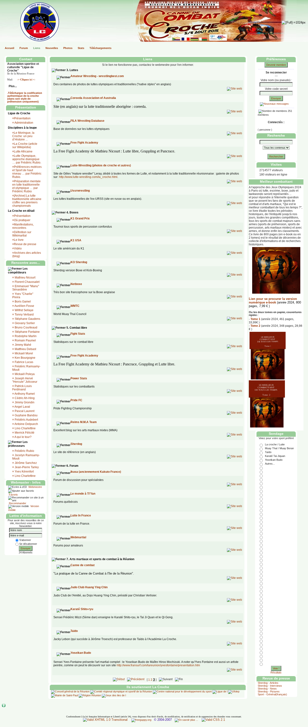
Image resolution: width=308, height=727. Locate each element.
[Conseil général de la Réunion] (70, 691)
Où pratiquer (22, 220)
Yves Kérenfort (24, 471)
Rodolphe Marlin (26, 336)
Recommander (17, 503)
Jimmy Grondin (24, 402)
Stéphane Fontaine (27, 331)
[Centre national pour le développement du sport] (182, 691)
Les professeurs (18, 444)
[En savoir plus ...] (187, 719)
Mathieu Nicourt (25, 277)
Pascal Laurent (24, 411)
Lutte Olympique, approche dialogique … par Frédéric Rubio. (26, 159)
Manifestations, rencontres (23, 226)
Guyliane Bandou (26, 415)
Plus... (12, 86)
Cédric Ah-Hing (25, 398)
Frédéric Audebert (26, 419)
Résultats (276, 672)
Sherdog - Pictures (269, 691)
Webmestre (35, 486)
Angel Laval (22, 406)
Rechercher (276, 156)
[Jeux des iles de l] (113, 695)
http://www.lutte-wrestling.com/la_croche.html (88, 177)
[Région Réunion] (90, 695)
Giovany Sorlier (25, 323)
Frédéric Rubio (24, 451)
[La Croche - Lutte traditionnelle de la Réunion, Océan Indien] (31, 40)
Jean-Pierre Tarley (27, 467)
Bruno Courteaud (26, 327)
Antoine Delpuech (26, 424)
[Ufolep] (233, 691)
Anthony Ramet (24, 393)
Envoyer (26, 548)
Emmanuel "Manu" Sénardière (25, 288)
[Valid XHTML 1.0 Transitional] (105, 719)
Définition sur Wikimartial (21, 233)
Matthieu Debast (25, 349)
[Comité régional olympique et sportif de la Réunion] (121, 691)
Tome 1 (255, 319)
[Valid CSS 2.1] (213, 719)
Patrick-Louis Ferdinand (22, 387)
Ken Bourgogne (25, 357)
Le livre (19, 240)
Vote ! (276, 668)
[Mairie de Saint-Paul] (64, 695)
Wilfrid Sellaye (24, 310)
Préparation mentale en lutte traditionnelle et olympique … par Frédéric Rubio (26, 186)
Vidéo (18, 248)
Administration (23, 122)
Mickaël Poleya (25, 374)
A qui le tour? (23, 437)
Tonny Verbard (24, 314)
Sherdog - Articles (268, 682)
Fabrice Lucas (24, 362)
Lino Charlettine (25, 428)
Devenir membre (276, 64)
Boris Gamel (23, 301)
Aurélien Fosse (24, 306)
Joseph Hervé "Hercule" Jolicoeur (24, 380)
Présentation (22, 118)
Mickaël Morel (24, 353)
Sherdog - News (267, 688)
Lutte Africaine (23, 151)
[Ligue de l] (219, 691)
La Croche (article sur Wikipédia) (24, 145)
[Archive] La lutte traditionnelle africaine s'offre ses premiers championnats (26, 200)
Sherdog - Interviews (270, 685)
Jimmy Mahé (23, 344)
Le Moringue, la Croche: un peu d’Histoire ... (23, 136)
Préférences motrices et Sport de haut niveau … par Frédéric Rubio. (27, 172)
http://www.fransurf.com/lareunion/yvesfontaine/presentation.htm (158, 665)
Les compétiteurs (18, 270)
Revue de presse (25, 244)
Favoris (13, 494)
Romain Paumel (25, 340)
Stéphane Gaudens (27, 319)
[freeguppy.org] (141, 719)
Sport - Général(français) (272, 694)
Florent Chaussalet (27, 282)
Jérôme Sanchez (26, 463)
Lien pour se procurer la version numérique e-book (273, 300)
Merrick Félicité (24, 432)
